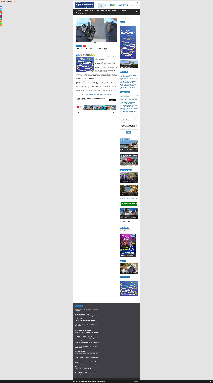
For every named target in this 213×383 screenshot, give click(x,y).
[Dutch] (4, 1)
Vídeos (102, 10)
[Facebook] (77, 55)
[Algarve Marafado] (76, 12)
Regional (80, 10)
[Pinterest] (86, 55)
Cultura (97, 10)
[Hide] (0, 27)
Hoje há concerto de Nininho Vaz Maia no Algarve (129, 117)
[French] (7, 1)
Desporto (114, 10)
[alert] (129, 224)
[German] (8, 1)
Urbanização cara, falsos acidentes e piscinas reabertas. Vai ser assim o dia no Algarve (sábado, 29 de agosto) (129, 121)
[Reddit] (81, 55)
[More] (94, 55)
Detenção (95, 50)
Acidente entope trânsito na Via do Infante (127, 113)
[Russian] (13, 1)
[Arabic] (1, 1)
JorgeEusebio (85, 50)
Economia (92, 10)
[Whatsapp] (92, 55)
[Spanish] (14, 1)
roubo (101, 50)
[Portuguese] (86, 13)
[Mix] (90, 55)
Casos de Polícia (90, 50)
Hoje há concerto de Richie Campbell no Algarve (84, 368)
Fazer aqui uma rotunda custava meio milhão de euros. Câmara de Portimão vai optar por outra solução (128, 99)
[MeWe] (88, 55)
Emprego (86, 10)
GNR (98, 50)
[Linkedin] (84, 55)
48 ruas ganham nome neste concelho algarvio (128, 111)
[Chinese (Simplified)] (3, 1)
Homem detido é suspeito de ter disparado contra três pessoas (99, 94)
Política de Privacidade (123, 10)
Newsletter (80, 13)
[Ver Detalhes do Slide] (129, 64)
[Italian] (10, 1)
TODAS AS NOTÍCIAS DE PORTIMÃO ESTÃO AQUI (128, 198)
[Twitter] (79, 55)
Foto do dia (107, 10)
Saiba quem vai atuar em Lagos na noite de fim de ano (85, 374)
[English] (6, 1)
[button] (106, 381)
